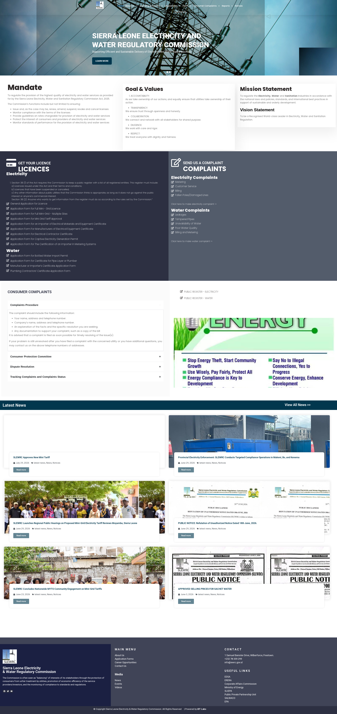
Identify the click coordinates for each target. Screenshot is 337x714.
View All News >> (298, 405)
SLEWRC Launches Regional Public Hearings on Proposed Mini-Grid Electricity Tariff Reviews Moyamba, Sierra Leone (75, 523)
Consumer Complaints (205, 5)
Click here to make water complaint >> (191, 241)
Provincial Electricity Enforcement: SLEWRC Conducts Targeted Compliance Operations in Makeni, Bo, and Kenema (238, 457)
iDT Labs (201, 709)
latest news (39, 462)
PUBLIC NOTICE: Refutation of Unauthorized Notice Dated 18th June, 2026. (217, 523)
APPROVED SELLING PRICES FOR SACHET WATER (205, 588)
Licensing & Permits (150, 5)
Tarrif (185, 5)
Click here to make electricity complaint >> (194, 204)
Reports (226, 5)
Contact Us (180, 12)
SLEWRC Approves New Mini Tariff (31, 457)
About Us (129, 5)
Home (120, 5)
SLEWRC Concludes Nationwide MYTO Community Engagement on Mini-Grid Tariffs (57, 588)
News (49, 462)
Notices (239, 5)
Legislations (171, 5)
